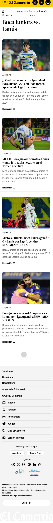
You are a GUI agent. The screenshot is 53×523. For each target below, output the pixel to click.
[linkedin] (34, 464)
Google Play (35, 453)
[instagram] (24, 464)
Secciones (7, 371)
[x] (18, 464)
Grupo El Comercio (12, 396)
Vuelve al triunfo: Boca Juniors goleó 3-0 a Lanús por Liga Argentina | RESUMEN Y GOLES (26, 241)
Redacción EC (8, 109)
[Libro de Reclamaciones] (34, 473)
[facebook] (13, 464)
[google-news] (40, 464)
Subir (24, 503)
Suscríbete (8, 377)
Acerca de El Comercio (14, 389)
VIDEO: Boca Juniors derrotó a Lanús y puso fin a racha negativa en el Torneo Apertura (25, 162)
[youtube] (29, 464)
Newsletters (8, 383)
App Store (16, 453)
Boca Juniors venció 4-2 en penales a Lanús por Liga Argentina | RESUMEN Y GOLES (25, 316)
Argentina (6, 75)
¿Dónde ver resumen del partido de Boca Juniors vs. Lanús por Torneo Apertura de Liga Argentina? (24, 83)
